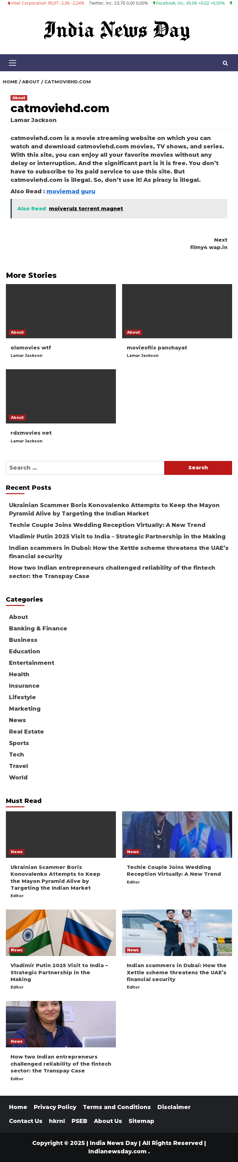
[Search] (225, 63)
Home (18, 1107)
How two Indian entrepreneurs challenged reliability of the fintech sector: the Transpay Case (112, 572)
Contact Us (25, 1121)
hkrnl (57, 1121)
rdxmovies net (31, 433)
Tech (16, 754)
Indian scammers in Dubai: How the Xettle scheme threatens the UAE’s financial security (119, 552)
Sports (19, 743)
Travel (18, 766)
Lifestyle (22, 697)
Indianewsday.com (117, 1151)
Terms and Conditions (117, 1107)
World (18, 777)
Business (23, 640)
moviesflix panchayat (157, 348)
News (17, 720)
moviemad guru (70, 191)
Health (19, 674)
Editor (17, 895)
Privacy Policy (55, 1107)
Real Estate (26, 731)
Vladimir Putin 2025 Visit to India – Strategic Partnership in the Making (117, 536)
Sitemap (141, 1121)
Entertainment (31, 663)
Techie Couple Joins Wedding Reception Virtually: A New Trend (107, 525)
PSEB (79, 1121)
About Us (108, 1121)
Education (24, 651)
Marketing (25, 708)
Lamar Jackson (34, 120)
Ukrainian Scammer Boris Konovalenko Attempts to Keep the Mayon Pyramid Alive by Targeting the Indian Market (114, 509)
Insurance (24, 685)
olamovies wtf (31, 348)
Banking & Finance (38, 628)
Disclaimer (174, 1107)
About (18, 97)
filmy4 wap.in (208, 243)
